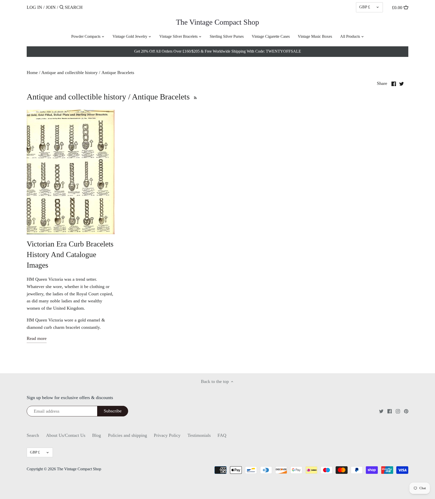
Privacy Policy (167, 435)
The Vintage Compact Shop (217, 22)
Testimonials (199, 435)
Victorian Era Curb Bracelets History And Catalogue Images (70, 254)
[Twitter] (381, 411)
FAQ (222, 435)
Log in (34, 7)
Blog (96, 435)
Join (51, 7)
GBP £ (364, 7)
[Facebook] (389, 411)
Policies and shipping (127, 435)
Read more (37, 338)
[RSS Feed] (194, 96)
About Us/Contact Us (65, 435)
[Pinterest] (406, 411)
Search (33, 435)
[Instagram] (398, 411)
